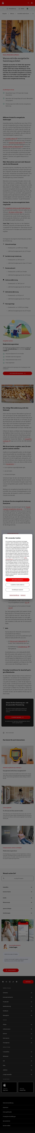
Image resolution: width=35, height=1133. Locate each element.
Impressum (23, 595)
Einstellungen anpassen (17, 589)
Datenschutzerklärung (14, 595)
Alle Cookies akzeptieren (17, 579)
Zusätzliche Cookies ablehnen (17, 584)
